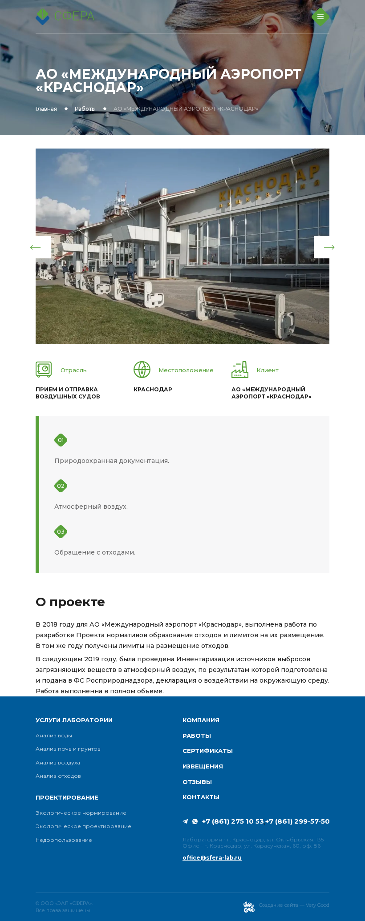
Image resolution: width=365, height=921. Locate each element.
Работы (85, 109)
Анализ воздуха (58, 763)
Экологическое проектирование (83, 826)
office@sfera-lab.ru (212, 858)
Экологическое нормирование (81, 813)
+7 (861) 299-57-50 (297, 821)
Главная (46, 109)
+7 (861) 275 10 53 (233, 821)
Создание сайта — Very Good (294, 905)
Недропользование (64, 840)
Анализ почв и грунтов (68, 749)
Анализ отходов (58, 776)
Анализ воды (54, 735)
